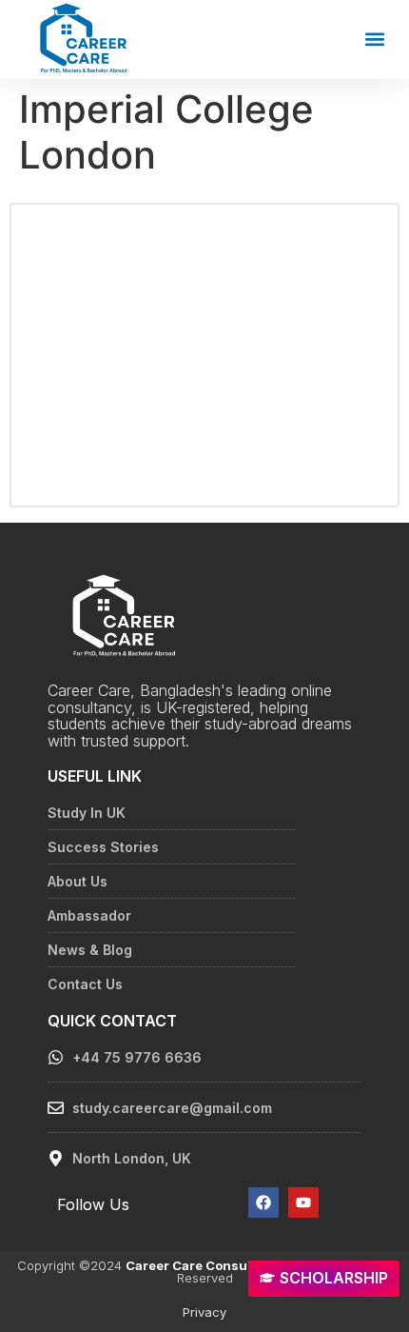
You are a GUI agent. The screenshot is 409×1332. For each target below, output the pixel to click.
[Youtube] (303, 1202)
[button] (374, 39)
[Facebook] (263, 1202)
